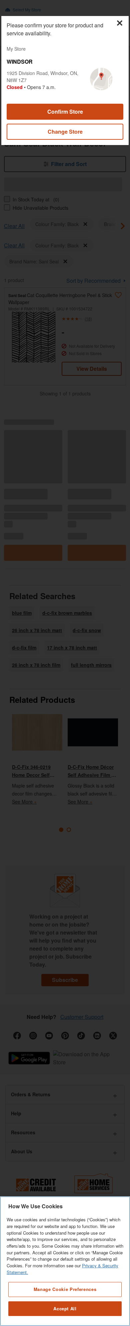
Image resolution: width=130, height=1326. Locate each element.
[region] (65, 1261)
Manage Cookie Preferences (65, 1289)
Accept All (65, 1308)
